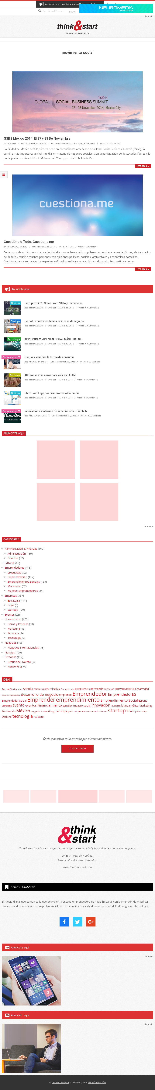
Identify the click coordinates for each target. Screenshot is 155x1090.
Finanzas (13, 558)
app (20, 689)
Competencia (67, 689)
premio (82, 711)
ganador (67, 705)
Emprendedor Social (14, 700)
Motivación (14, 586)
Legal (11, 605)
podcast (72, 711)
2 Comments (92, 325)
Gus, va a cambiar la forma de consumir (49, 357)
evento (18, 705)
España (143, 700)
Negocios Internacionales (23, 647)
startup (117, 710)
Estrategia (14, 600)
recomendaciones (96, 711)
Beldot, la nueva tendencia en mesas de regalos (54, 321)
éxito (41, 716)
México (23, 711)
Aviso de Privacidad (97, 1082)
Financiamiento (49, 705)
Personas (10, 657)
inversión (116, 705)
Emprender (41, 699)
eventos (31, 705)
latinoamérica (130, 705)
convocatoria (124, 688)
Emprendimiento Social (119, 700)
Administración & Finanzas (21, 548)
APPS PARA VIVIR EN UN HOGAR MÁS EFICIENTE (54, 339)
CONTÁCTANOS (77, 748)
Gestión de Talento (19, 662)
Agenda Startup (10, 689)
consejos (109, 689)
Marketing (14, 628)
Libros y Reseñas (18, 624)
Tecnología (14, 339)
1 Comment (91, 246)
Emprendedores (14, 567)
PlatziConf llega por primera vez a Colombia (52, 393)
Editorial (10, 563)
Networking (15, 666)
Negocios (10, 642)
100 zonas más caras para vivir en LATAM (50, 375)
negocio (35, 711)
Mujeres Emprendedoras (23, 590)
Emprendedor (89, 693)
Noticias (15, 303)
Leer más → (143, 166)
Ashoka (28, 689)
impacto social (82, 705)
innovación (100, 705)
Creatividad (14, 572)
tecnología (22, 716)
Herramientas (13, 619)
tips (35, 716)
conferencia (96, 689)
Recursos (15, 375)
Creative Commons (60, 1082)
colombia (55, 688)
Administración (17, 553)
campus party (41, 689)
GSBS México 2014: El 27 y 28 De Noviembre (37, 138)
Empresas (11, 595)
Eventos (90, 143)
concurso (81, 688)
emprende (65, 694)
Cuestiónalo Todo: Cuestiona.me (29, 242)
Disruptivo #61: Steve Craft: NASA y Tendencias (54, 303)
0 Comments (113, 143)
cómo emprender (11, 695)
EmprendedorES (11, 357)
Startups (68, 246)
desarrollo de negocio (39, 694)
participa (61, 711)
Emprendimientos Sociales (70, 143)
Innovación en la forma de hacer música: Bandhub (56, 411)
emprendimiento (78, 699)
